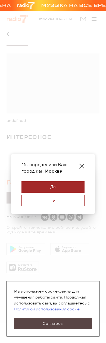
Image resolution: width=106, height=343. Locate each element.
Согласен (53, 323)
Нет (53, 200)
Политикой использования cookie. (47, 309)
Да (53, 187)
